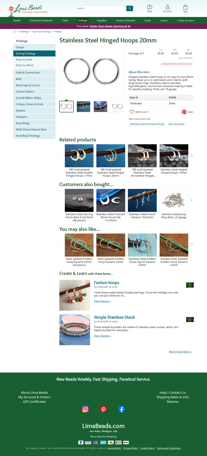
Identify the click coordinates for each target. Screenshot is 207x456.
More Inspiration (180, 351)
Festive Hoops (106, 282)
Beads (16, 20)
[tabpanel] (92, 72)
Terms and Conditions (169, 448)
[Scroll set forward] (192, 155)
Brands (125, 20)
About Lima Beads (34, 392)
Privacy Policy (130, 448)
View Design (102, 301)
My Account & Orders (34, 397)
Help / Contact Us (173, 392)
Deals (147, 20)
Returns (173, 401)
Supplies (102, 20)
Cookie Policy (147, 448)
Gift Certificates (34, 401)
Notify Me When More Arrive (176, 63)
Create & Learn (185, 20)
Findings (82, 20)
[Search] (129, 8)
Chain (65, 20)
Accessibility (114, 448)
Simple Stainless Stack (114, 317)
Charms (41, 20)
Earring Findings (42, 31)
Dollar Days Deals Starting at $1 (110, 26)
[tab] (66, 106)
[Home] (14, 31)
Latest (164, 20)
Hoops (58, 31)
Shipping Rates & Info (173, 397)
